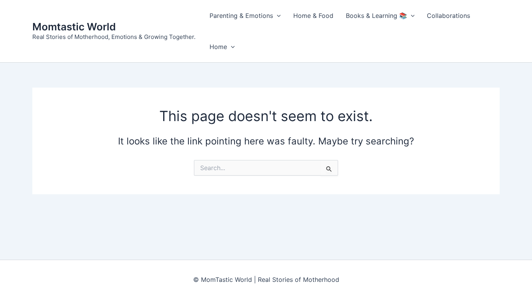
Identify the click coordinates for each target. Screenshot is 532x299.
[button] (277, 15)
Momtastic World (74, 27)
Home (218, 47)
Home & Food (313, 15)
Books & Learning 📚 (376, 15)
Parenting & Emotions (241, 15)
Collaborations (448, 15)
